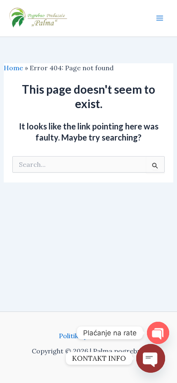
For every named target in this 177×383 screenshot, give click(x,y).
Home (13, 68)
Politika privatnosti (89, 336)
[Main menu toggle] (160, 18)
